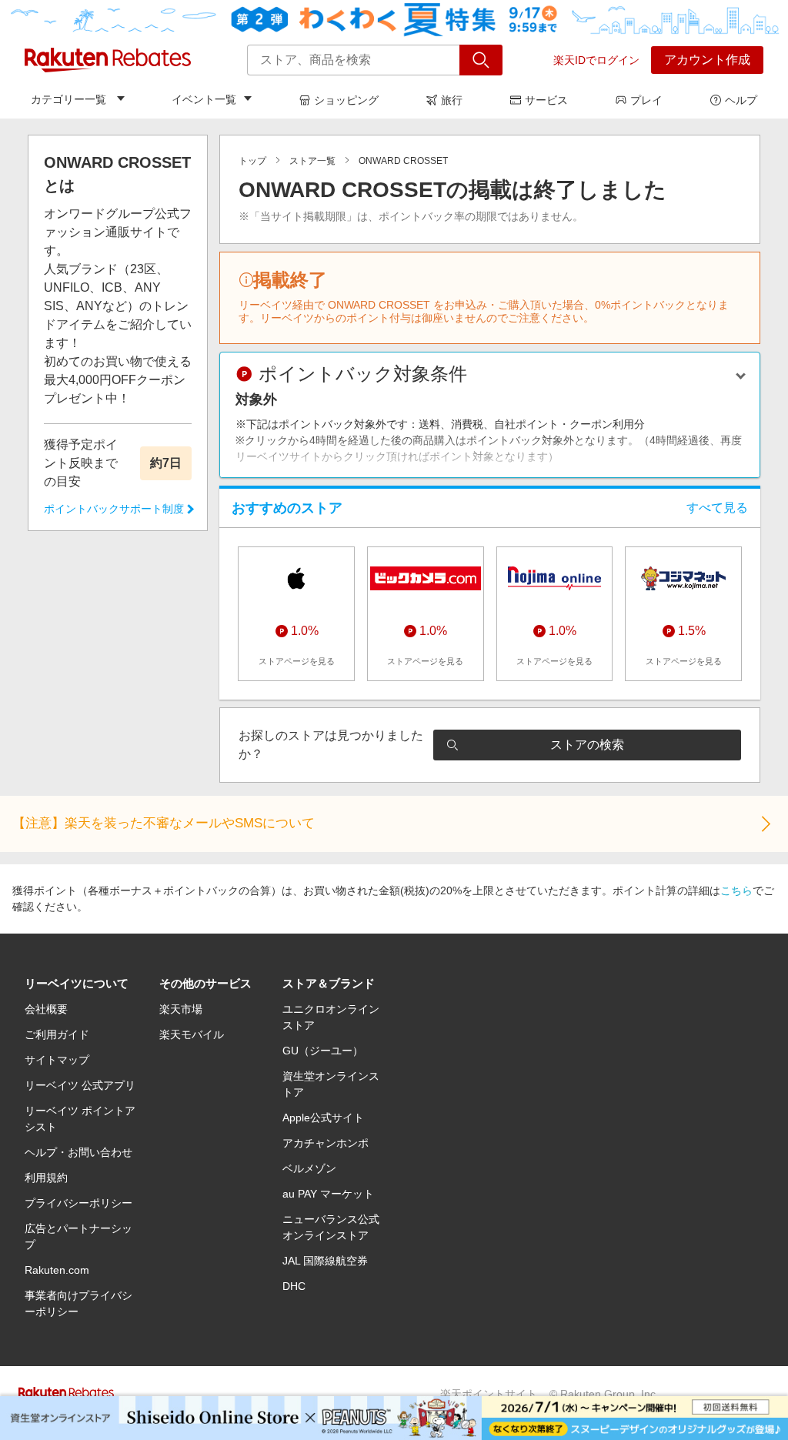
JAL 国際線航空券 (325, 1261)
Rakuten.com (57, 1270)
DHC (294, 1286)
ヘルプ (741, 100)
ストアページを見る (297, 661)
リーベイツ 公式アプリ (80, 1085)
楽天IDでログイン (596, 60)
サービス (546, 100)
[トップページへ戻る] (108, 60)
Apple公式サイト (323, 1117)
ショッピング (346, 100)
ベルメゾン (309, 1168)
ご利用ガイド (57, 1034)
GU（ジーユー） (322, 1050)
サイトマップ (57, 1060)
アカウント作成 (707, 59)
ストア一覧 (312, 160)
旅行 (451, 100)
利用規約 (46, 1177)
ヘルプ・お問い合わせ (78, 1152)
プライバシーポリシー (78, 1203)
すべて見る (717, 507)
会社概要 (46, 1009)
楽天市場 (180, 1009)
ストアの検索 (587, 744)
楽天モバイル (191, 1034)
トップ (252, 160)
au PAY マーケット (328, 1194)
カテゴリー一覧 (68, 99)
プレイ (646, 100)
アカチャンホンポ (325, 1143)
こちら (736, 890)
